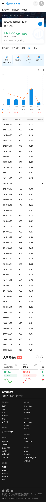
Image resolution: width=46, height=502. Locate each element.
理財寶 (4, 406)
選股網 (26, 425)
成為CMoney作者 (30, 458)
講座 (3, 412)
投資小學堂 (6, 448)
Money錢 (5, 445)
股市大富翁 (28, 422)
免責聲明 (35, 498)
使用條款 (11, 498)
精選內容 (15, 9)
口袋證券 (5, 457)
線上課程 (5, 416)
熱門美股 (5, 9)
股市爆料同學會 (7, 432)
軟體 (3, 409)
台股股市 (5, 467)
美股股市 (5, 470)
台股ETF (5, 473)
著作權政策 (19, 498)
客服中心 (27, 451)
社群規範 (27, 498)
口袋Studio (28, 441)
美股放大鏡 (6, 454)
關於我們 (5, 396)
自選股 (24, 9)
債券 (3, 480)
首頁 (3, 15)
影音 (3, 419)
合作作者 (5, 422)
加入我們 (19, 396)
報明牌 (26, 429)
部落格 (12, 396)
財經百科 (5, 451)
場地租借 (27, 461)
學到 (25, 438)
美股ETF (5, 476)
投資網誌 (5, 441)
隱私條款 (4, 498)
